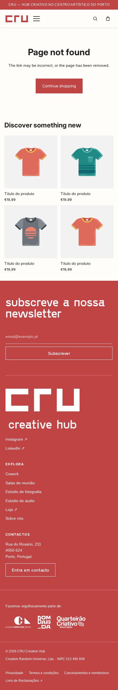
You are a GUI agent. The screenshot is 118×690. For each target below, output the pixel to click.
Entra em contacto (30, 569)
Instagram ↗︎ (16, 439)
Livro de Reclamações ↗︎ (24, 681)
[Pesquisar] (95, 18)
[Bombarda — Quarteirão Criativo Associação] (62, 622)
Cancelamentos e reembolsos (86, 673)
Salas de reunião (20, 483)
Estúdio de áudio (20, 501)
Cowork (12, 474)
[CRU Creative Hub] (16, 18)
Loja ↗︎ (11, 509)
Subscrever (59, 353)
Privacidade (14, 673)
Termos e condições (44, 673)
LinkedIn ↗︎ (15, 448)
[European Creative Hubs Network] (18, 622)
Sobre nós (14, 518)
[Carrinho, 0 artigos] (108, 18)
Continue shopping (59, 86)
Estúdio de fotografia (23, 491)
